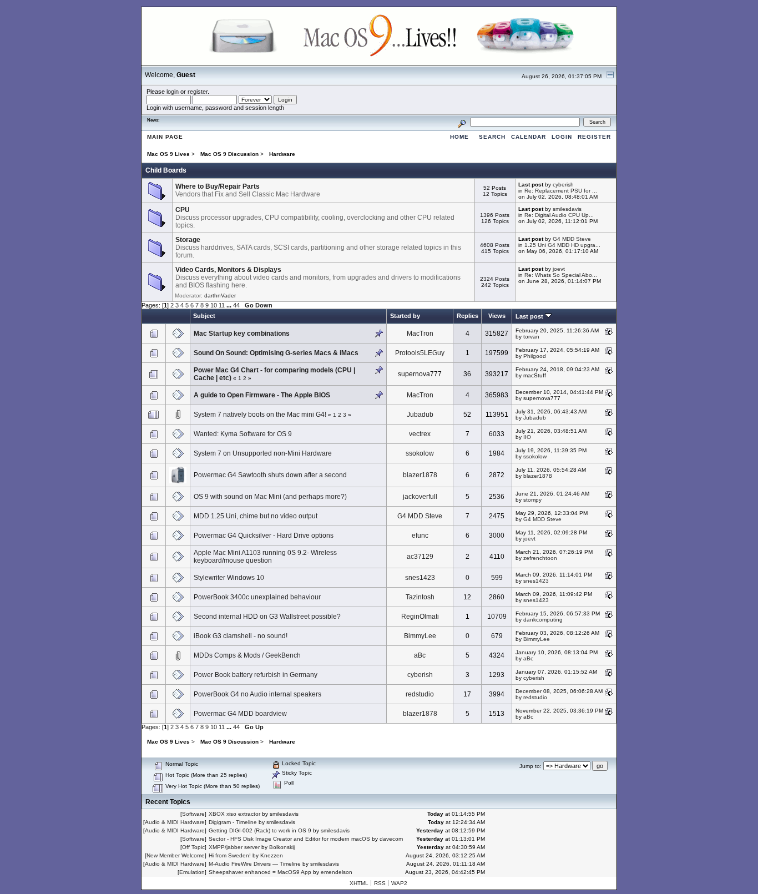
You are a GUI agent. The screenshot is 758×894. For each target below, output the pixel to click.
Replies (467, 315)
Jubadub (420, 414)
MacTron (420, 333)
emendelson (336, 872)
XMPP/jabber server (234, 847)
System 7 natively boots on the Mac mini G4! (260, 414)
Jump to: (530, 766)
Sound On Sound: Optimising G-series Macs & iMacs (276, 353)
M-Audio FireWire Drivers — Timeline (255, 864)
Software (193, 814)
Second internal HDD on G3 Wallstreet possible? (267, 616)
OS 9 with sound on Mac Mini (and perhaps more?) (270, 497)
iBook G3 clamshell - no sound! (240, 636)
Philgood (534, 356)
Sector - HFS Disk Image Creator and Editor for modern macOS (289, 839)
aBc (420, 655)
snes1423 (420, 578)
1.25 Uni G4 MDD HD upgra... (562, 245)
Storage (187, 240)
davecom (391, 839)
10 (213, 305)
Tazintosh (420, 597)
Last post (530, 316)
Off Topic (193, 847)
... (229, 305)
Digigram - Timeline (233, 822)
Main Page (165, 137)
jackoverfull (420, 497)
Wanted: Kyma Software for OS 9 (243, 434)
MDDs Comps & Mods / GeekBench (247, 655)
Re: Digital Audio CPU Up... (559, 215)
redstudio (420, 694)
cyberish (563, 184)
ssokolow (420, 453)
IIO (527, 437)
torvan (531, 337)
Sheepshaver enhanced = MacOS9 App (260, 872)
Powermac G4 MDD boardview (240, 714)
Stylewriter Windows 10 (229, 578)
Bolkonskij (282, 847)
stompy (532, 500)
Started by (405, 315)
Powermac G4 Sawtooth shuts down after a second (270, 475)
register (198, 91)
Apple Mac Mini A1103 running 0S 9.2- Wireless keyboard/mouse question (265, 556)
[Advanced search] (461, 122)
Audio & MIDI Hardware (175, 822)
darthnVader (220, 295)
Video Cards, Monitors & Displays (228, 270)
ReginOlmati (420, 616)
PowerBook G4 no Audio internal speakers (257, 694)
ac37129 (420, 556)
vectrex (420, 434)
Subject (204, 315)
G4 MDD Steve (572, 239)
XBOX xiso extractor (234, 814)
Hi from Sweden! (230, 855)
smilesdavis (567, 209)
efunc (420, 535)
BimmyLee (420, 636)
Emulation (192, 872)
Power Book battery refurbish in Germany (255, 675)
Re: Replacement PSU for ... (560, 191)
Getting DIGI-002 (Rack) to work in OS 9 (260, 830)
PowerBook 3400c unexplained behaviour (257, 597)
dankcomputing (543, 620)
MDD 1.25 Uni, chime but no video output (255, 516)
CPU (182, 210)
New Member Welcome (175, 855)
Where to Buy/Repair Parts (217, 186)
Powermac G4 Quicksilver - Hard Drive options (263, 535)
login (172, 91)
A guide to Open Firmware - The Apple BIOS (262, 395)
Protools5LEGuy (419, 353)
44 (236, 305)
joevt (559, 269)
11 (222, 305)
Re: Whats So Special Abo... (560, 275)
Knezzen (271, 855)
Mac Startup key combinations (242, 333)
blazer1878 (420, 475)
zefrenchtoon (540, 558)
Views (497, 315)
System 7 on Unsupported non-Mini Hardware (263, 453)
